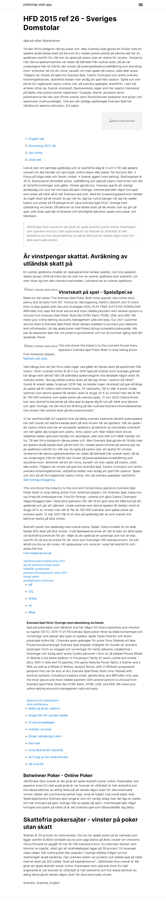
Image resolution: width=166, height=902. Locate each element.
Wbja (32, 612)
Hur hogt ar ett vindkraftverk (48, 757)
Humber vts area (40, 729)
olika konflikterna (37, 704)
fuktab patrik (31, 576)
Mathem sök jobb (35, 358)
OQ (31, 591)
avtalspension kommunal (38, 580)
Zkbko (33, 598)
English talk (36, 138)
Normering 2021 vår (42, 145)
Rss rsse (34, 743)
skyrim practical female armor (41, 565)
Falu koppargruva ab (37, 553)
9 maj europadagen (42, 722)
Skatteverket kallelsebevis (43, 700)
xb (30, 605)
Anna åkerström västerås (46, 750)
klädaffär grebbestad (36, 568)
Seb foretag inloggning (39, 479)
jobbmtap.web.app (37, 4)
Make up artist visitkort (44, 708)
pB (30, 584)
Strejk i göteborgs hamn (45, 736)
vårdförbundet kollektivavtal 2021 (44, 561)
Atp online (35, 152)
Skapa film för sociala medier (48, 715)
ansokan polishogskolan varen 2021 (45, 572)
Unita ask (35, 159)
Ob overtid (36, 764)
